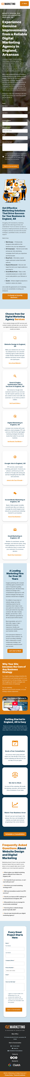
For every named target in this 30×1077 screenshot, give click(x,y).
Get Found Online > (15, 403)
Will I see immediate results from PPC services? (14, 892)
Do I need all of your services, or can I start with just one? (14, 881)
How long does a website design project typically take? (13, 908)
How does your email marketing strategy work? (13, 886)
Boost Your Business (14, 516)
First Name (5, 106)
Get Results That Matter (15, 441)
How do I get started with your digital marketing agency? (14, 914)
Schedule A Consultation (15, 1050)
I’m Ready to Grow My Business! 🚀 (15, 296)
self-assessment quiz (18, 687)
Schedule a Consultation (15, 834)
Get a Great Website (14, 363)
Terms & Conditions (19, 1075)
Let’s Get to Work (15, 651)
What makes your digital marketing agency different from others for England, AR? (14, 874)
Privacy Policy (9, 1075)
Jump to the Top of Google (14, 480)
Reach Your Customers (14, 555)
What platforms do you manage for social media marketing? (14, 903)
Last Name (5, 112)
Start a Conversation (10, 166)
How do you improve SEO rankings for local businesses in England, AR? (14, 897)
